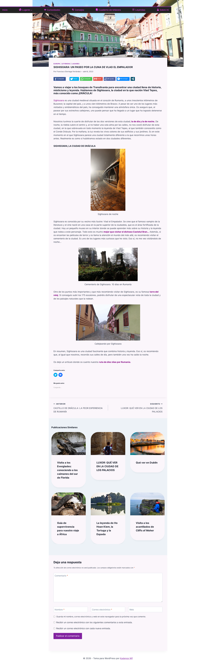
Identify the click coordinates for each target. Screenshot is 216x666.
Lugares (75, 64)
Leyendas (66, 64)
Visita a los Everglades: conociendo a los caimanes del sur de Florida (67, 470)
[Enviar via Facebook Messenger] (123, 79)
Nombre (59, 609)
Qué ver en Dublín (147, 462)
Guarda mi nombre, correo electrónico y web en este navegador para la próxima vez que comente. (101, 616)
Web (131, 609)
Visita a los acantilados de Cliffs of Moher (145, 526)
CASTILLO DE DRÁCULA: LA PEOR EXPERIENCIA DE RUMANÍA (78, 408)
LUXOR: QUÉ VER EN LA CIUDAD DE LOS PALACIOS (141, 408)
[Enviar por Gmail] (98, 79)
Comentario (61, 575)
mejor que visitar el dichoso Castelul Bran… (126, 232)
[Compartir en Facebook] (60, 79)
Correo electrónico (102, 609)
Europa (57, 64)
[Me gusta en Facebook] (110, 79)
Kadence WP (126, 658)
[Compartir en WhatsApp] (86, 79)
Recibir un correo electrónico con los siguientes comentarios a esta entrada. (94, 622)
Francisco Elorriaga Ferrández (69, 72)
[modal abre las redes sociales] (133, 79)
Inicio (5, 10)
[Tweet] (74, 79)
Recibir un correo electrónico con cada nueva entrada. (83, 628)
